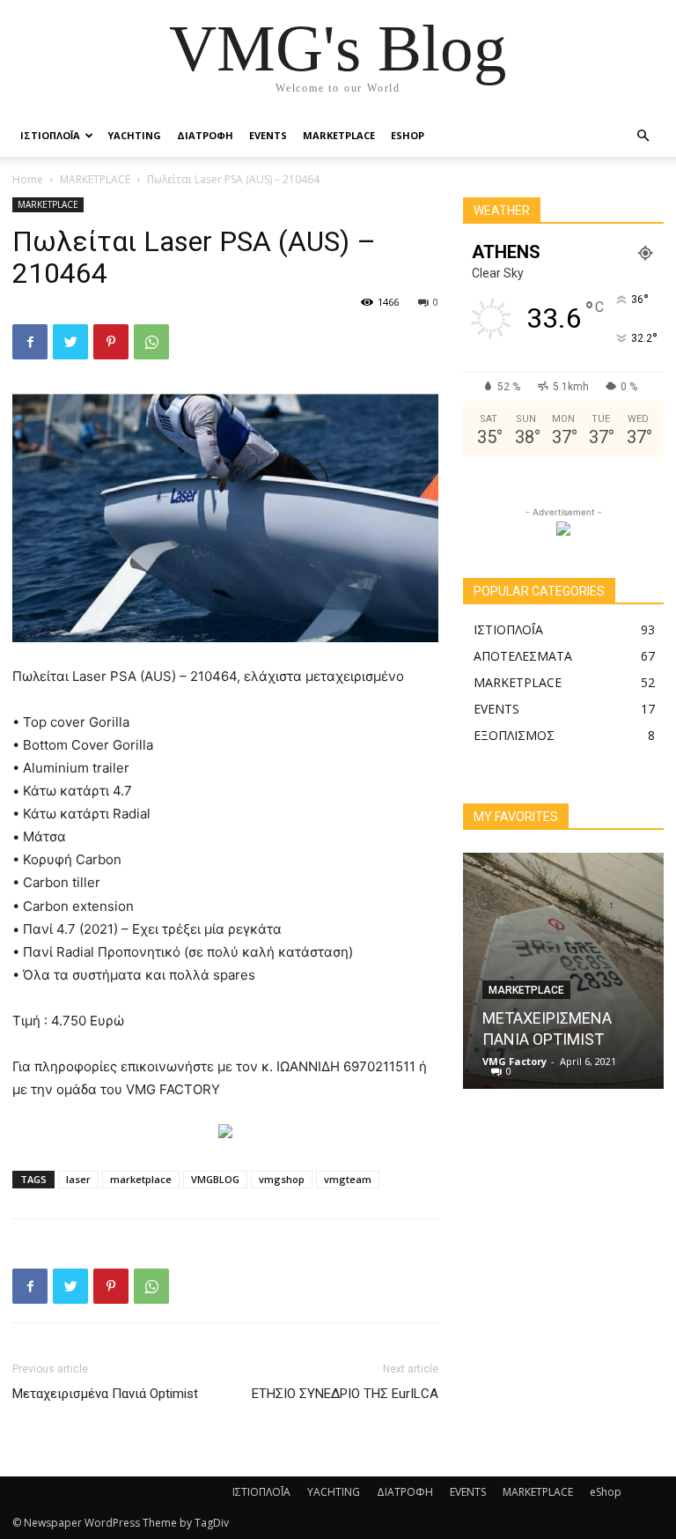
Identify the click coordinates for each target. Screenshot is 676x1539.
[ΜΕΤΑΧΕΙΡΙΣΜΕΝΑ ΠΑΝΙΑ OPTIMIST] (563, 971)
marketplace (141, 1179)
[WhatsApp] (151, 341)
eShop (407, 135)
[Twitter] (70, 341)
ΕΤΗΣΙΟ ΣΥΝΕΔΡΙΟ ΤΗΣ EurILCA (345, 1394)
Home (27, 179)
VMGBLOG (215, 1179)
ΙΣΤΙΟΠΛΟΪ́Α (50, 135)
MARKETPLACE (339, 135)
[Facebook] (30, 341)
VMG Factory (514, 1061)
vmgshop (282, 1179)
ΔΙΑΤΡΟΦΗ (205, 135)
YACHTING (134, 135)
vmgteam (347, 1179)
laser (78, 1179)
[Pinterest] (111, 341)
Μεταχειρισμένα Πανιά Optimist (105, 1394)
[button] (642, 136)
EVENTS (268, 135)
